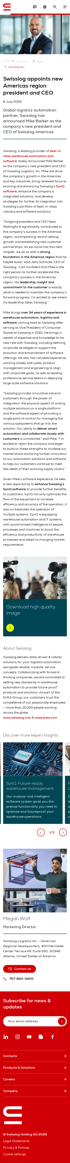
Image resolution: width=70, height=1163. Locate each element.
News (40, 61)
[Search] (55, 7)
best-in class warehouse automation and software (32, 156)
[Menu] (65, 7)
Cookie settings (14, 1154)
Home (6, 61)
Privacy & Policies (16, 1148)
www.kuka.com (46, 718)
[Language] (45, 7)
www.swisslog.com (17, 718)
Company (22, 61)
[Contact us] (35, 7)
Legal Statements (16, 1141)
